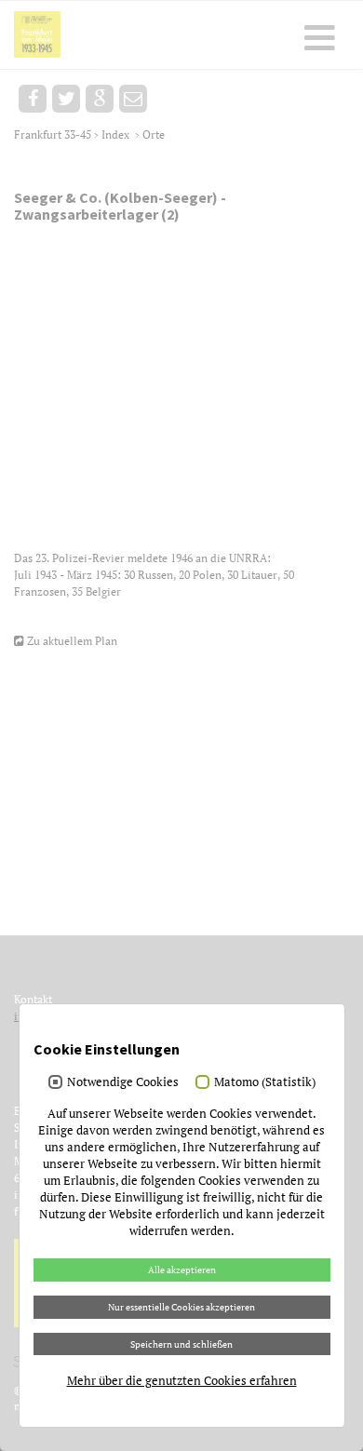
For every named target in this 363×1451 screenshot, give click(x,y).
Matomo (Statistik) (265, 1081)
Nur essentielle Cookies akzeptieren (181, 1306)
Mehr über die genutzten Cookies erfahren (182, 1380)
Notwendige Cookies (123, 1081)
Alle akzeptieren (182, 1269)
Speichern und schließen (181, 1343)
